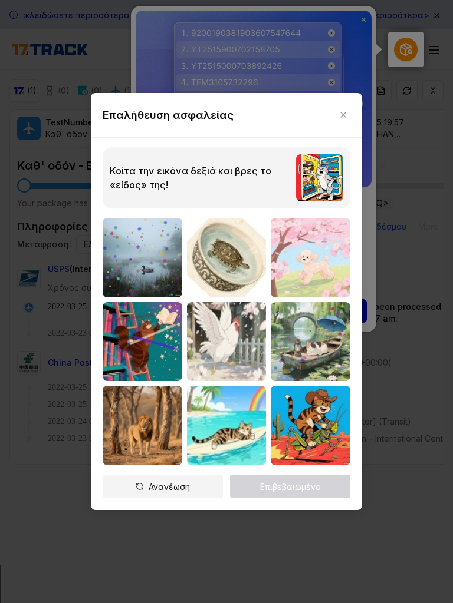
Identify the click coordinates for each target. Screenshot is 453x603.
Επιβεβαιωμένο (290, 487)
